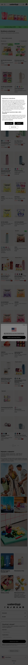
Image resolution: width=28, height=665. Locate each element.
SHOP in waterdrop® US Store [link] (14, 337)
